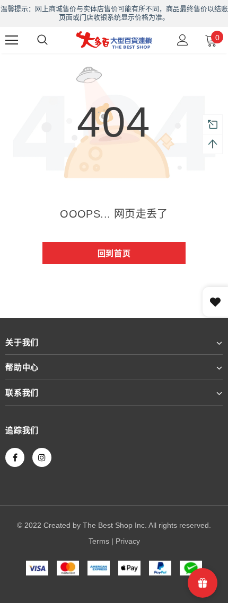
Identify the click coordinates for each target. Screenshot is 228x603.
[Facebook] (14, 457)
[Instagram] (41, 457)
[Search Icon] (42, 40)
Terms (99, 541)
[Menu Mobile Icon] (11, 40)
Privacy (128, 541)
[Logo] (114, 39)
